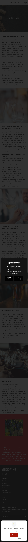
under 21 (9, 278)
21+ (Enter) (18, 278)
